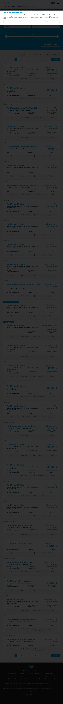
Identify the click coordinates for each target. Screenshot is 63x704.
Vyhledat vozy (50, 44)
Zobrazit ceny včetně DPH (30, 55)
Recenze (22, 673)
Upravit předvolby (17, 22)
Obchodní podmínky (50, 673)
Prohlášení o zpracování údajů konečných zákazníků (40, 676)
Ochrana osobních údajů (15, 676)
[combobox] (17, 26)
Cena (31, 34)
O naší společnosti (50, 679)
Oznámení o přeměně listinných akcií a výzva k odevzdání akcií (24, 679)
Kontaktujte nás (11, 673)
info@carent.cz (33, 696)
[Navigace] (58, 3)
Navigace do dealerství (34, 673)
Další (55, 59)
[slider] (6, 36)
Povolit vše (45, 22)
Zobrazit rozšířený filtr (10, 33)
